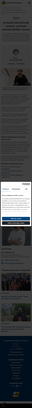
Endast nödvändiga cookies (16, 223)
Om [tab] (26, 189)
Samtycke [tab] (5, 189)
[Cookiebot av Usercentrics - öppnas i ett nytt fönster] (22, 184)
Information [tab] (16, 189)
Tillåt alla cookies (16, 219)
